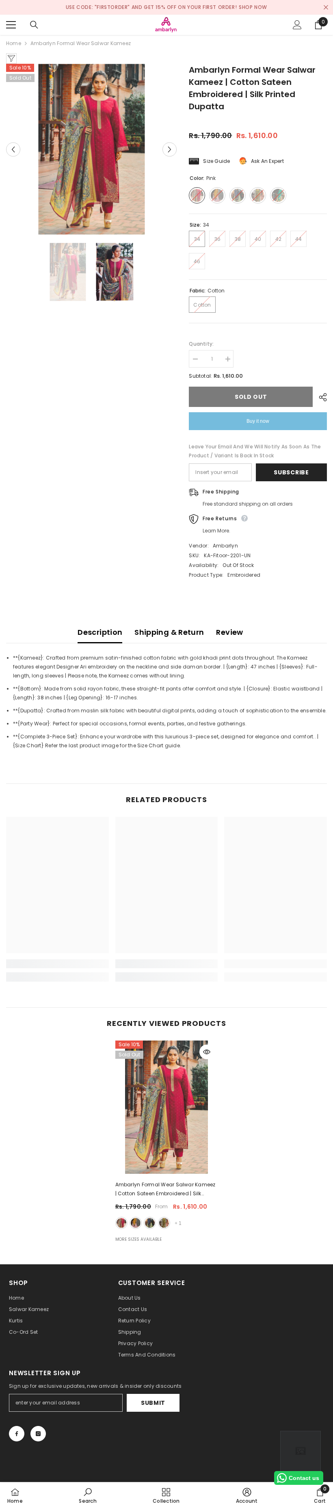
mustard (136, 1223)
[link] (57, 963)
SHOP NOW (253, 7)
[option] (91, 149)
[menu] (11, 25)
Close (326, 7)
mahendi (164, 1223)
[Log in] (297, 24)
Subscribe (291, 472)
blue (150, 1223)
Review (229, 632)
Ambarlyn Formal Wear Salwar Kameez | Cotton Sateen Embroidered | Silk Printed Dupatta (165, 1189)
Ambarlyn (225, 545)
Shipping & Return (169, 632)
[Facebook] (16, 1433)
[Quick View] (206, 1052)
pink (121, 1223)
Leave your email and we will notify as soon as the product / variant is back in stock (255, 451)
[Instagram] (38, 1433)
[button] (13, 149)
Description (100, 632)
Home (13, 43)
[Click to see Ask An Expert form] (300, 1451)
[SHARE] (320, 397)
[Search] (34, 25)
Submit (153, 1403)
